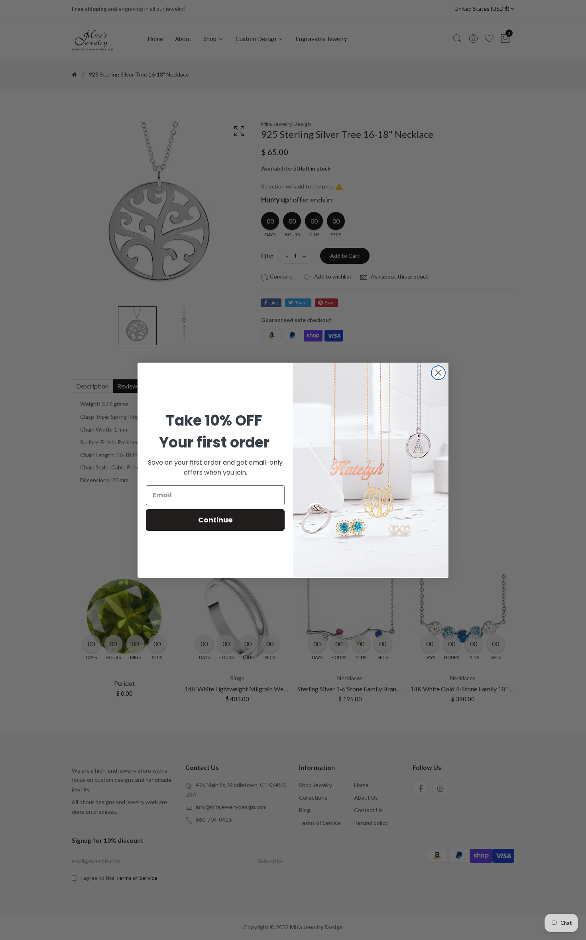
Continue (215, 520)
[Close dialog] (438, 373)
